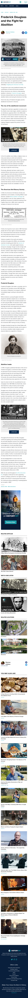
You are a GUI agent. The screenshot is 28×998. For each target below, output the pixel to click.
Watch (2, 5)
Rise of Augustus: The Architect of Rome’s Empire (12, 892)
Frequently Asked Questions (14, 967)
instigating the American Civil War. (14, 84)
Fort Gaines (3, 636)
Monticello (3, 654)
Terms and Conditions (14, 975)
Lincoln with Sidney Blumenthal (8, 613)
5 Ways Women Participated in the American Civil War (13, 553)
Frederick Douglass (16, 93)
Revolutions (13, 486)
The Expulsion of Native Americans (9, 595)
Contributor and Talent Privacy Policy (14, 978)
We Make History (14, 969)
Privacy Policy (14, 977)
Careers (14, 974)
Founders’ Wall (14, 980)
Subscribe (11, 5)
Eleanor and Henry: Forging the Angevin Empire (12, 827)
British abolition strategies (16, 196)
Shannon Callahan (10, 32)
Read (6, 5)
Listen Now (14, 150)
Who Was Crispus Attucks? (7, 571)
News (14, 972)
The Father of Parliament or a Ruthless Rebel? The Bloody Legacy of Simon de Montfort (12, 914)
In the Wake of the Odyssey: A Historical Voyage (12, 716)
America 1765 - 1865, (5, 486)
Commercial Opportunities (14, 971)
